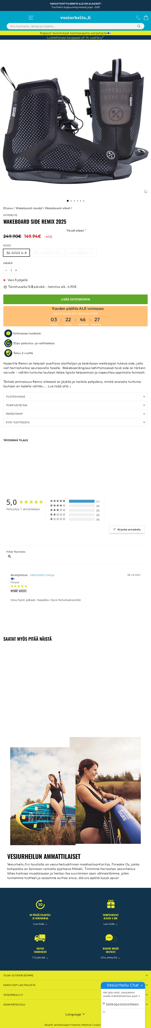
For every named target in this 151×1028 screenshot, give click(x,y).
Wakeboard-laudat (29, 208)
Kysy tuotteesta (17, 422)
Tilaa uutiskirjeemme (18, 975)
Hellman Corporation (94, 1024)
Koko (7, 245)
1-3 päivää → (40, 957)
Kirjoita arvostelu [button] (129, 529)
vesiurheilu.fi (13, 994)
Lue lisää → (40, 923)
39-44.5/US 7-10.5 (48, 253)
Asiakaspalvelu (14, 1004)
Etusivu (8, 208)
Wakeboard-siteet (57, 208)
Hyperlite (10, 215)
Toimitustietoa (16, 405)
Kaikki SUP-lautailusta (19, 985)
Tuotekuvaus (15, 396)
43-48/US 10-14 (81, 253)
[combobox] (65, 26)
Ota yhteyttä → (111, 957)
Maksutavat (14, 413)
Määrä (8, 263)
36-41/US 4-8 (16, 253)
